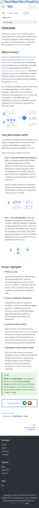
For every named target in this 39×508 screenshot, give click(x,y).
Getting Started (19, 45)
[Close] (37, 1)
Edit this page (9, 413)
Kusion (4, 444)
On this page (7, 22)
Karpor (4, 448)
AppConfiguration (8, 71)
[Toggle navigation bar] (3, 6)
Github (32, 2)
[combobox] (32, 6)
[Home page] (4, 13)
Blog (3, 466)
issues (14, 392)
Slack (7, 392)
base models (27, 332)
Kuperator (5, 451)
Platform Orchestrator (28, 57)
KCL (3, 485)
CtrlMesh (5, 454)
